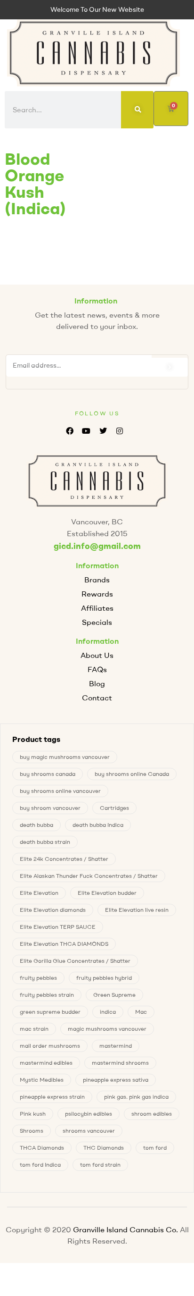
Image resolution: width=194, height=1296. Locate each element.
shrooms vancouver (89, 1130)
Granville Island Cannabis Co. (125, 1229)
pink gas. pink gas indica (136, 1096)
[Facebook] (70, 430)
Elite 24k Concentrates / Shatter (64, 858)
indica (108, 1011)
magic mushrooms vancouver (107, 1028)
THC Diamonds (103, 1147)
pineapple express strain (52, 1096)
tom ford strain (100, 1164)
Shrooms (31, 1130)
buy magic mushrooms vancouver (65, 756)
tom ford (155, 1147)
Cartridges (114, 807)
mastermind (115, 1045)
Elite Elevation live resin (137, 909)
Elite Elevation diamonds (53, 909)
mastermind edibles (46, 1062)
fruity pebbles (38, 977)
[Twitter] (103, 430)
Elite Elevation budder (107, 892)
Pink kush (33, 1113)
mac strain (34, 1028)
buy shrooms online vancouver (60, 790)
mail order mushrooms (50, 1045)
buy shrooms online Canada (132, 773)
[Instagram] (119, 430)
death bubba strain (45, 841)
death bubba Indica (98, 824)
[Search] (137, 109)
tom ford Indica (40, 1164)
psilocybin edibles (88, 1113)
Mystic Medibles (42, 1079)
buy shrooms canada (47, 773)
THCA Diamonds (42, 1147)
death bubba (36, 824)
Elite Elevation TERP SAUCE (58, 926)
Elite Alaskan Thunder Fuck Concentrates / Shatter (89, 875)
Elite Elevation (39, 892)
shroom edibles (151, 1113)
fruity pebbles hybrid (104, 977)
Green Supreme (114, 994)
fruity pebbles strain (47, 994)
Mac (141, 1011)
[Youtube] (86, 430)
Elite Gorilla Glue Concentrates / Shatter (75, 960)
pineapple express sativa (115, 1079)
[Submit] (170, 367)
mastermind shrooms (120, 1062)
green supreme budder (50, 1011)
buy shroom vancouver (50, 807)
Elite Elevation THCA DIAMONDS (64, 943)
